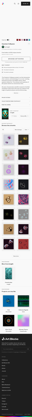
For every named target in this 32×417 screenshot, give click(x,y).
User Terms (16, 352)
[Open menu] (18, 4)
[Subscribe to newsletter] (28, 349)
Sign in (25, 3)
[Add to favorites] (29, 44)
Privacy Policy (23, 352)
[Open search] (15, 4)
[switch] (8, 39)
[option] (17, 40)
